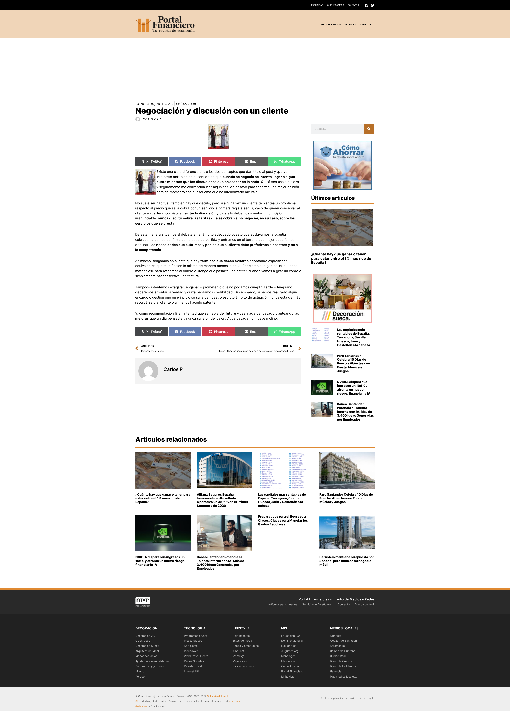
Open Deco (142, 640)
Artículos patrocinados (282, 604)
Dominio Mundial (292, 640)
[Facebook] (367, 5)
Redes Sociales (194, 661)
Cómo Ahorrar (290, 666)
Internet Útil (191, 671)
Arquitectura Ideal (147, 651)
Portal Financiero (292, 671)
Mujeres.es (240, 661)
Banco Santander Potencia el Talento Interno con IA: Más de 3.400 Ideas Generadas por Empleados (355, 411)
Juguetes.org (290, 651)
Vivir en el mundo (244, 666)
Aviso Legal (366, 698)
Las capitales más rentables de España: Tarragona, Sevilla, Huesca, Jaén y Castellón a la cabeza (353, 337)
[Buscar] (369, 129)
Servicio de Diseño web (317, 604)
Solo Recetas (241, 635)
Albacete (335, 635)
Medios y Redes (362, 599)
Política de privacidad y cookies (338, 698)
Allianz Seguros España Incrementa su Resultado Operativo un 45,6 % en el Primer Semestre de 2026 (222, 500)
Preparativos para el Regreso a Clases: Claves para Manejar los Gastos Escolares (283, 520)
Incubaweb (191, 651)
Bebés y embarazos (246, 645)
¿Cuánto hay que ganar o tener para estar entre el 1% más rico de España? (341, 258)
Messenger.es (193, 640)
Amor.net (238, 651)
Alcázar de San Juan (343, 640)
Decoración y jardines (149, 666)
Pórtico (140, 676)
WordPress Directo (196, 656)
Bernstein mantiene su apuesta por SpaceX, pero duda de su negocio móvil (346, 561)
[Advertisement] (119, 66)
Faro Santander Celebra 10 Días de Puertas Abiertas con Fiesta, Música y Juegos (353, 363)
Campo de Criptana (342, 651)
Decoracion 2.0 (145, 635)
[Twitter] (373, 5)
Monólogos (288, 656)
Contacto (353, 5)
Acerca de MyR (365, 604)
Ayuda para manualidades (152, 661)
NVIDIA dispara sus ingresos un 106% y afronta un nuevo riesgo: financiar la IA (353, 387)
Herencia (335, 671)
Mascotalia (288, 661)
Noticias (164, 104)
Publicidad (317, 5)
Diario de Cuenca (341, 661)
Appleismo (191, 645)
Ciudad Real (338, 656)
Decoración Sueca (147, 645)
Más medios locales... (344, 676)
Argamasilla (337, 645)
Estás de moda (242, 640)
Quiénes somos (335, 5)
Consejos (144, 104)
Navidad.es (288, 645)
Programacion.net (195, 635)
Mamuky (238, 656)
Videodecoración (146, 656)
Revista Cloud (193, 666)
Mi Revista (288, 676)
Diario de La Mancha (343, 666)
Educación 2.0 (290, 635)
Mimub (139, 671)
